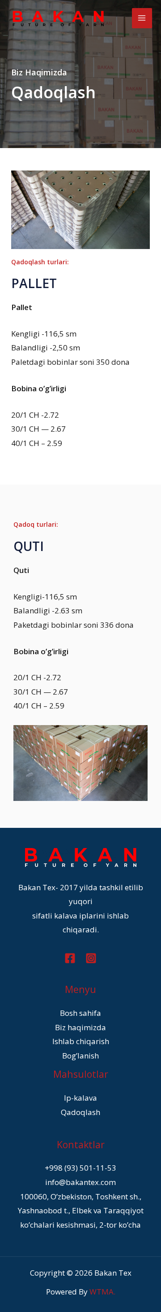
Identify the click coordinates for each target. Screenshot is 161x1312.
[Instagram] (91, 958)
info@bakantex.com (80, 1182)
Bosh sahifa (80, 1013)
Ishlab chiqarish (80, 1041)
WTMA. (102, 1291)
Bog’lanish (80, 1055)
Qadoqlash (80, 1112)
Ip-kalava (80, 1098)
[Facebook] (70, 958)
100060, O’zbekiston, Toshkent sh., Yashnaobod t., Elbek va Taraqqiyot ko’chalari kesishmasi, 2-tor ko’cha (81, 1210)
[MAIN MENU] (142, 18)
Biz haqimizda (80, 1027)
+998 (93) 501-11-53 (80, 1168)
